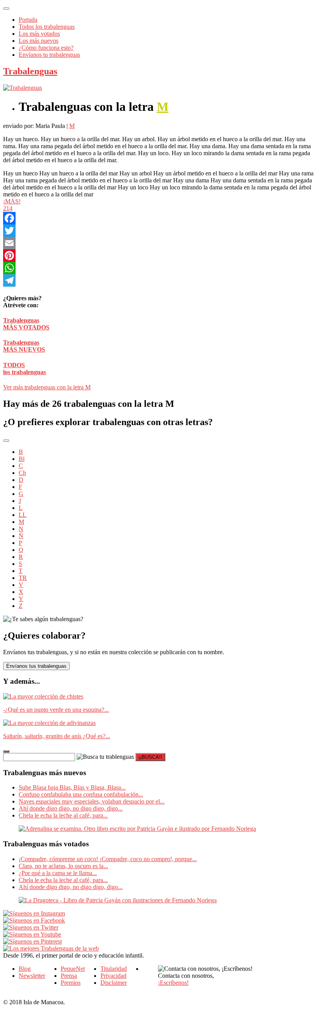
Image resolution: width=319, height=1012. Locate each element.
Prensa (69, 975)
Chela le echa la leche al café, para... (63, 815)
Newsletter (32, 975)
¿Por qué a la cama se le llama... (58, 873)
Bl (22, 458)
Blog (25, 968)
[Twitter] (159, 230)
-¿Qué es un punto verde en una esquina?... (56, 709)
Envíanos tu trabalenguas (49, 54)
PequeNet (73, 968)
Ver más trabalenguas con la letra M (47, 387)
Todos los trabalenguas (47, 26)
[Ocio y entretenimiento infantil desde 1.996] (51, 948)
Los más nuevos (38, 40)
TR (23, 577)
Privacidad (113, 975)
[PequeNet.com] (22, 87)
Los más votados (39, 33)
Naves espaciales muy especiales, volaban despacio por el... (92, 801)
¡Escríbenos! (173, 982)
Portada (28, 19)
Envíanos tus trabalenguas (36, 666)
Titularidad (113, 968)
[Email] (159, 243)
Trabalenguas (30, 71)
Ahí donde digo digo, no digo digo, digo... (71, 808)
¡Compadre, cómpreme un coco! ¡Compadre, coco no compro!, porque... (108, 859)
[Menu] (6, 8)
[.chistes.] (43, 696)
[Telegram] (159, 280)
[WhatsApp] (159, 268)
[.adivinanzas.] (49, 723)
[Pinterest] (159, 255)
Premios (71, 982)
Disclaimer (113, 982)
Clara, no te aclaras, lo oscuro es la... (63, 866)
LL (22, 514)
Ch (22, 472)
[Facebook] (159, 218)
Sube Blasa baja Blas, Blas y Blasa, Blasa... (72, 787)
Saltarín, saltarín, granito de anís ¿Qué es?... (56, 736)
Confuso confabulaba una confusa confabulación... (81, 794)
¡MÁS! (12, 201)
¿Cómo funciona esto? (46, 47)
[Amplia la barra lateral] (6, 751)
